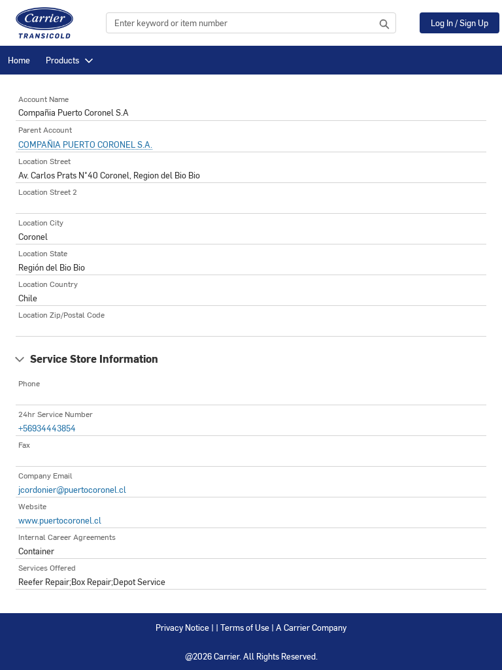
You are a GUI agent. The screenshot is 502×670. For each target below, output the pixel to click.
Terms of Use (244, 627)
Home (19, 59)
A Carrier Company (311, 627)
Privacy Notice (182, 627)
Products (62, 59)
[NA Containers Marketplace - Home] (44, 23)
